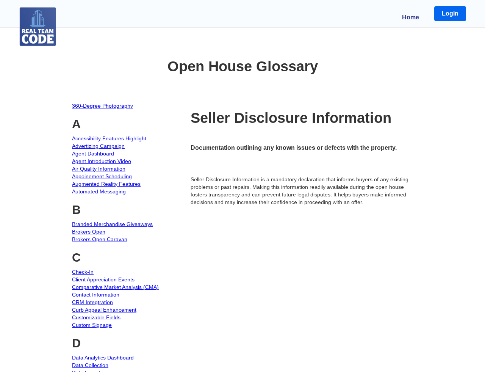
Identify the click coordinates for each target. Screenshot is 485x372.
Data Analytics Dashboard (103, 358)
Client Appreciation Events (103, 279)
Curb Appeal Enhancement (104, 310)
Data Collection (90, 365)
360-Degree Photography (102, 106)
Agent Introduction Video (101, 161)
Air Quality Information (98, 169)
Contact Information (95, 295)
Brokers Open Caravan (99, 239)
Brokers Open (88, 232)
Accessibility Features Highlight (109, 138)
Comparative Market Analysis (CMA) (115, 287)
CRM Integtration (92, 302)
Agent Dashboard (93, 154)
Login (450, 13)
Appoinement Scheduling (102, 176)
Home (410, 17)
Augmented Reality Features (106, 184)
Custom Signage (92, 325)
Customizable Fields (96, 317)
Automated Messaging (99, 191)
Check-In (83, 272)
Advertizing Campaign (98, 146)
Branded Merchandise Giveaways (112, 224)
